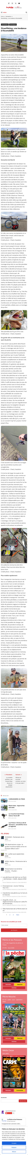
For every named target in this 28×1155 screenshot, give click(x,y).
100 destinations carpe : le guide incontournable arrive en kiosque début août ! (16, 846)
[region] (14, 1140)
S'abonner (19, 984)
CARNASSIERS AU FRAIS (17, 799)
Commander (19, 1090)
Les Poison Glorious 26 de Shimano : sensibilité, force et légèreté (18, 824)
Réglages (14, 1147)
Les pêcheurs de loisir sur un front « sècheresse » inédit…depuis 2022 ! (14, 879)
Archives (14, 987)
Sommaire (8, 984)
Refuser (14, 1151)
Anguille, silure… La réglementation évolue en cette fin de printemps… (15, 901)
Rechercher (4, 1097)
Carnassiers (5, 24)
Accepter (14, 1143)
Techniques (13, 24)
